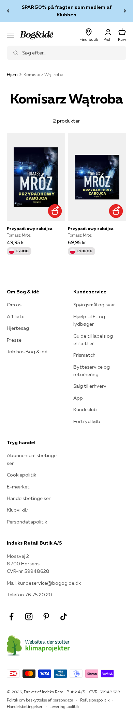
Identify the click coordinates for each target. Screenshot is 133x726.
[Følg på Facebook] (11, 616)
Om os (14, 305)
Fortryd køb (86, 421)
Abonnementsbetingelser (32, 459)
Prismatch (84, 355)
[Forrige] (8, 11)
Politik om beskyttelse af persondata (40, 700)
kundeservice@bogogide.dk (49, 583)
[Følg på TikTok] (63, 616)
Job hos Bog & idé (27, 352)
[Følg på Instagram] (28, 616)
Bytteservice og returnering (91, 370)
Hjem (12, 74)
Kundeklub (85, 409)
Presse (14, 340)
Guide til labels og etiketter (93, 339)
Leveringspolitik (64, 706)
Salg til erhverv (89, 386)
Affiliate (16, 316)
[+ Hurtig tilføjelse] (54, 211)
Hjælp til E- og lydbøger (89, 320)
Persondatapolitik (27, 522)
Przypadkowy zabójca (29, 228)
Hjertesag (18, 328)
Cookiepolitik (21, 475)
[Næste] (125, 11)
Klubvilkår (17, 510)
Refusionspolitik (94, 700)
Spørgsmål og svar (94, 305)
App (78, 398)
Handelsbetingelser (28, 498)
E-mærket (18, 487)
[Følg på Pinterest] (46, 616)
